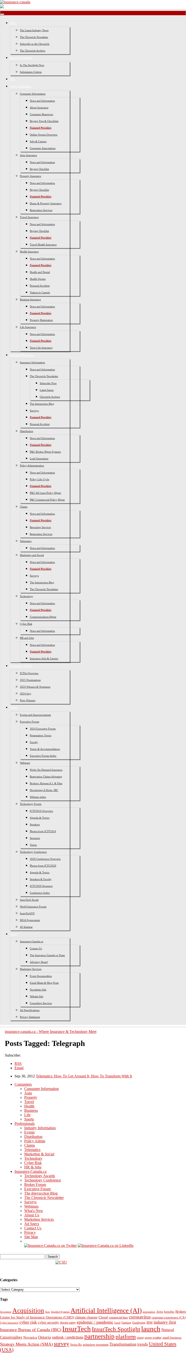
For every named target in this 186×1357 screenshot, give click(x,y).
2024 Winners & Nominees (35, 686)
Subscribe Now (48, 383)
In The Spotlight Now (32, 65)
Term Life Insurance (41, 347)
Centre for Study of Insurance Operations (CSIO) (37, 1317)
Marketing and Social (32, 555)
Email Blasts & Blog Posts (44, 982)
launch (150, 1329)
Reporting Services (40, 527)
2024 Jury (25, 693)
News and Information (42, 100)
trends (142, 1344)
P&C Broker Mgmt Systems (45, 451)
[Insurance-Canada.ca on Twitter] (50, 1245)
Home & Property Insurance (46, 203)
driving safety (68, 1322)
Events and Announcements (35, 714)
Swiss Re (76, 1344)
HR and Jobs (27, 637)
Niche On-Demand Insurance (46, 769)
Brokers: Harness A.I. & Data (46, 783)
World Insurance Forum (33, 906)
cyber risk (28, 1322)
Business (31, 1110)
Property (30, 1097)
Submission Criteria (31, 71)
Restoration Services (41, 210)
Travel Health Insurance (43, 244)
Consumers (23, 1084)
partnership (99, 1336)
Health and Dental (40, 272)
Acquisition (28, 1310)
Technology (26, 596)
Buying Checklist (39, 169)
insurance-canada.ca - (50, 1031)
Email (19, 1068)
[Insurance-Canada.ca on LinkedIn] (105, 1245)
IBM (150, 1322)
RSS (18, 1063)
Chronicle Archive (50, 396)
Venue (33, 844)
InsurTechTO (27, 913)
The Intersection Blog (42, 403)
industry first (165, 1322)
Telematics (25, 541)
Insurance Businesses (22, 355)
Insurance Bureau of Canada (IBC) (30, 1329)
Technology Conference (33, 851)
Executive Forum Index (43, 755)
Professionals (25, 1123)
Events (14, 707)
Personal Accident (40, 285)
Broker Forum (35, 1184)
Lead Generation (39, 458)
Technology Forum (30, 803)
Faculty (34, 742)
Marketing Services (30, 969)
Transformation (122, 1344)
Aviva (159, 1311)
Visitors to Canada (40, 292)
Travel (29, 1102)
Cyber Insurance (9, 1322)
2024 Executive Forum (43, 728)
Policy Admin (34, 1141)
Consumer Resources (41, 114)
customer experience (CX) (169, 1317)
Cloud (103, 1317)
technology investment (95, 1344)
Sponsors (35, 838)
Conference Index (40, 892)
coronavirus (140, 1316)
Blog (13, 79)
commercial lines (118, 1317)
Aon (47, 1311)
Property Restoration (41, 320)
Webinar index (38, 796)
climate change (86, 1317)
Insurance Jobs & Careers (44, 658)
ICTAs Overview (29, 673)
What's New (33, 1211)
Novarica (30, 1337)
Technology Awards (21, 666)
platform (126, 1336)
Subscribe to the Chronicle (34, 43)
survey (61, 1343)
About (13, 934)
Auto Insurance (28, 155)
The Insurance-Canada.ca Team (47, 955)
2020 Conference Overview (45, 858)
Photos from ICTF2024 (43, 831)
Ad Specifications (29, 1010)
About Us (31, 1215)
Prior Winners (27, 700)
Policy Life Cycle (39, 479)
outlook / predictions (67, 1337)
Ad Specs (31, 1224)
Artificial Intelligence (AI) (106, 1310)
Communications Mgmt (43, 616)
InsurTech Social (29, 899)
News (13, 23)
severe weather (153, 1337)
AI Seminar (26, 926)
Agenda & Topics (39, 817)
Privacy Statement (30, 1016)
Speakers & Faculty (41, 879)
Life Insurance (28, 327)
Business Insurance (30, 299)
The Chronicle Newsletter (34, 37)
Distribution (26, 431)
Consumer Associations (42, 148)
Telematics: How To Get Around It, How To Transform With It (84, 1076)
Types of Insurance (21, 86)
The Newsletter (44, 1198)
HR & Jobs (32, 1167)
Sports (29, 1119)
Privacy (30, 1232)
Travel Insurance (29, 217)
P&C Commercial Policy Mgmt (47, 499)
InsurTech (76, 1329)
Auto (28, 1093)
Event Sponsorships (41, 976)
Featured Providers (40, 127)
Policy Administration (32, 465)
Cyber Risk (26, 623)
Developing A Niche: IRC (44, 790)
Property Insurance (30, 176)
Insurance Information (32, 362)
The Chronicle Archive (32, 50)
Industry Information (40, 1128)
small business (172, 1337)
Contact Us (36, 948)
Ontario (44, 1337)
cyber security (48, 1322)
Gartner (126, 1322)
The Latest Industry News (34, 30)
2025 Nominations (30, 679)
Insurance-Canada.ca (31, 941)
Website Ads (36, 996)
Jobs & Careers (38, 141)
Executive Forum (29, 721)
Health (29, 1106)
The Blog (41, 1193)
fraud (117, 1322)
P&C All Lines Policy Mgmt (45, 492)
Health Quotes (38, 278)
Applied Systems (60, 1311)
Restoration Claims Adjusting (46, 776)
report (140, 1337)
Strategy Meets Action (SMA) (26, 1344)
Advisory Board (39, 962)
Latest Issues (47, 390)
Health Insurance (29, 251)
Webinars (25, 762)
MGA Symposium (30, 920)
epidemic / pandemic (95, 1322)
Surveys (34, 410)
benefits (169, 1311)
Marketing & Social (39, 1154)
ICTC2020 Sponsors (41, 885)
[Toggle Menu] (2, 14)
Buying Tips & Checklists (44, 121)
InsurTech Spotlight (21, 58)
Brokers (180, 1311)
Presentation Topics (40, 735)
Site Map (31, 1237)
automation (149, 1311)
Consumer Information (33, 93)
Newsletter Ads (38, 989)
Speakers (35, 824)
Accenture (5, 1312)
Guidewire (139, 1322)
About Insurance (39, 107)
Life (27, 1115)
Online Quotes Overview (43, 134)
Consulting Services (41, 1003)
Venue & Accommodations (45, 748)
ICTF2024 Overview (41, 810)
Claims (23, 506)
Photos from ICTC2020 (43, 865)
